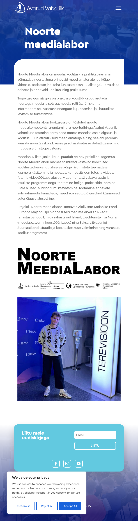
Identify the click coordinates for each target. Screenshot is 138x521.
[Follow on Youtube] (79, 464)
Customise (23, 506)
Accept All (70, 506)
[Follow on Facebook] (56, 464)
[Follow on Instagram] (67, 464)
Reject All (47, 506)
